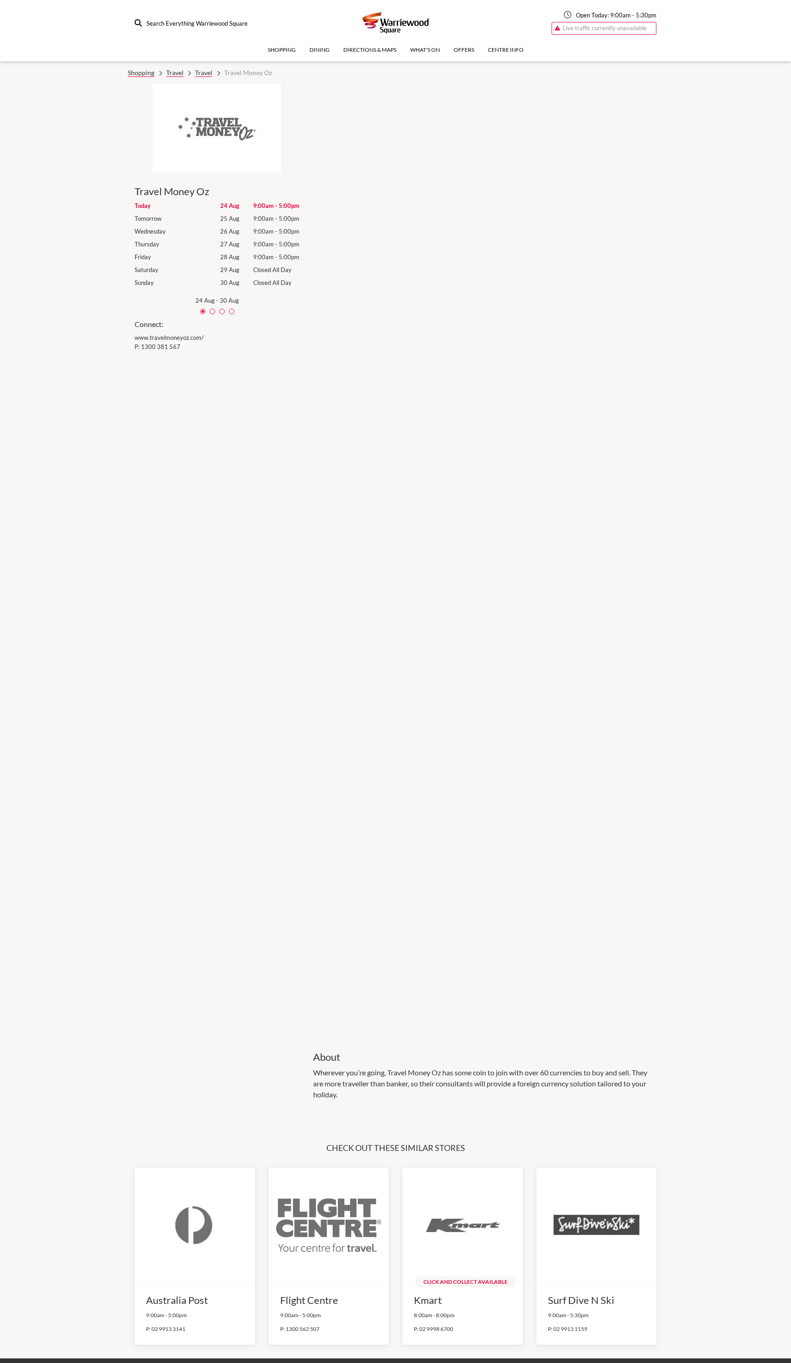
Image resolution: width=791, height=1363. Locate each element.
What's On (425, 49)
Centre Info (506, 49)
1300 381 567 (160, 346)
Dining (319, 49)
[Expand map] (484, 561)
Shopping (282, 49)
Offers (464, 49)
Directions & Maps (369, 49)
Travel (175, 72)
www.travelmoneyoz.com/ (169, 337)
